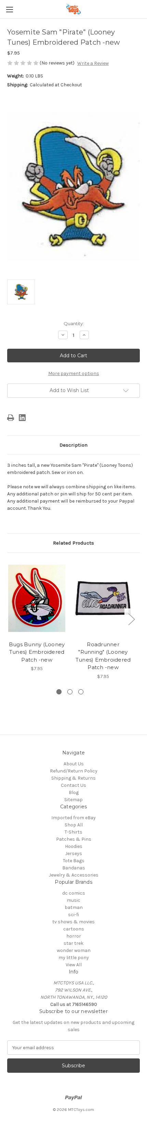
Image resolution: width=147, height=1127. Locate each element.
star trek (73, 943)
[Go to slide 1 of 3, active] (59, 691)
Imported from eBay (73, 818)
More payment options (73, 373)
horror (73, 936)
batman (74, 907)
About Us (74, 764)
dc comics (73, 893)
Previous (9, 619)
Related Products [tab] (73, 543)
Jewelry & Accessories (73, 875)
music (73, 900)
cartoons (73, 929)
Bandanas (73, 868)
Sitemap (73, 800)
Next (131, 619)
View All (74, 965)
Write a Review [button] (93, 63)
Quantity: (74, 323)
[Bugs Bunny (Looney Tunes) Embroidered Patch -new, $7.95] (36, 598)
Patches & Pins (73, 839)
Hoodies (73, 846)
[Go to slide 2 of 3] (69, 691)
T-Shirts (73, 832)
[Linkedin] (22, 417)
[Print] (10, 417)
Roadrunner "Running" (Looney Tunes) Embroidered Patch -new (103, 656)
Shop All (74, 825)
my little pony (73, 957)
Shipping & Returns (73, 778)
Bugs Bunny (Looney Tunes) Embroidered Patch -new (37, 652)
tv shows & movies (73, 922)
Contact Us (73, 785)
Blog (74, 792)
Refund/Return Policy (73, 771)
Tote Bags (73, 861)
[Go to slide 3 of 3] (80, 691)
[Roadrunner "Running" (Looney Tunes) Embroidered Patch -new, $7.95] (103, 598)
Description (73, 445)
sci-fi (73, 915)
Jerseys (73, 853)
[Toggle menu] (9, 9)
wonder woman (74, 950)
